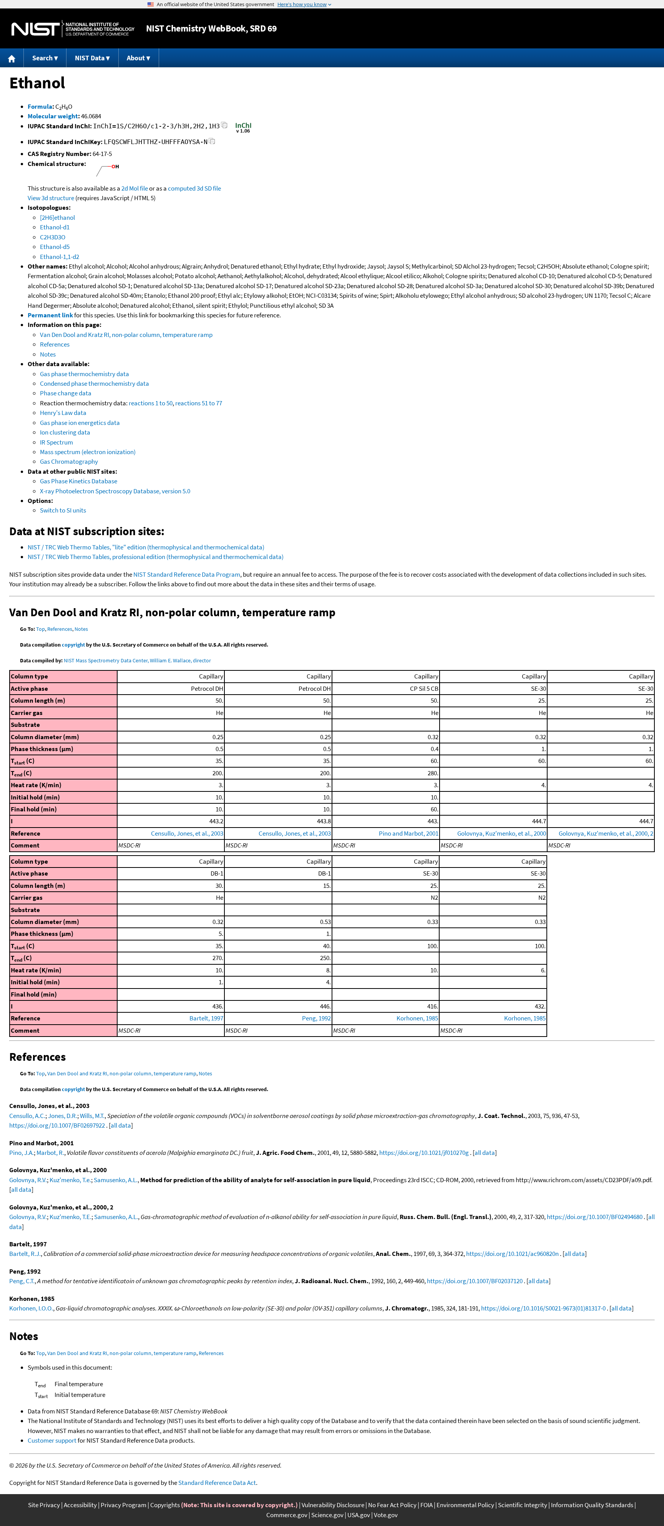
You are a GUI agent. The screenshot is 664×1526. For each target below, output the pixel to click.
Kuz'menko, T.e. (70, 1180)
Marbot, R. (50, 1152)
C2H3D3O (52, 237)
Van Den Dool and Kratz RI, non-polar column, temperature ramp (126, 334)
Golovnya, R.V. (28, 1180)
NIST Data (90, 57)
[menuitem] (12, 57)
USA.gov (358, 1515)
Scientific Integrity (522, 1505)
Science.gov (327, 1515)
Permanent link (50, 315)
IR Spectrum (56, 442)
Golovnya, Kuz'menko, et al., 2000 (501, 833)
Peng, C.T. (22, 1281)
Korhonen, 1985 (417, 1018)
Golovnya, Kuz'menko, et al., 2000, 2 (606, 833)
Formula (40, 106)
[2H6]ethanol (57, 217)
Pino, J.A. (21, 1152)
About (136, 57)
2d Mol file (134, 188)
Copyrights (165, 1505)
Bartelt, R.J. (25, 1253)
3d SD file (209, 188)
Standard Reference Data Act (217, 1482)
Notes (48, 354)
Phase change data (65, 393)
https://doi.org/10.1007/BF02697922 (57, 1125)
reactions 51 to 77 (198, 403)
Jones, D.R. (62, 1115)
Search (42, 57)
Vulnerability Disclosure (333, 1505)
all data (121, 1125)
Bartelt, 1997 (206, 1018)
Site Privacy (44, 1505)
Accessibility (80, 1505)
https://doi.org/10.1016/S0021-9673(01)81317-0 (543, 1308)
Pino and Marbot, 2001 (408, 833)
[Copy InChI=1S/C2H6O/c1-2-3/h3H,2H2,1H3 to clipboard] (224, 127)
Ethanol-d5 (55, 246)
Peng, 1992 (316, 1018)
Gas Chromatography (69, 461)
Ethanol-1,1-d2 (59, 256)
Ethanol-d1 (55, 227)
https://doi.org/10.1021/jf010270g (424, 1152)
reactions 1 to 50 (151, 403)
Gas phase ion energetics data (80, 422)
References (55, 344)
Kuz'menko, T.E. (70, 1217)
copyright (73, 644)
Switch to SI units (63, 510)
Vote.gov (386, 1515)
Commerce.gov (286, 1515)
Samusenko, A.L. (116, 1180)
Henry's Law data (63, 412)
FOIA (426, 1505)
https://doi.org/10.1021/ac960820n (512, 1253)
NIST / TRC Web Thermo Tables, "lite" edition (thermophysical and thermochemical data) (146, 547)
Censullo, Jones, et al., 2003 (187, 833)
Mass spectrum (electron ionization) (88, 452)
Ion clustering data (65, 432)
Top (40, 628)
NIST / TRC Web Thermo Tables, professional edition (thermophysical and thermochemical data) (156, 556)
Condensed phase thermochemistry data (94, 383)
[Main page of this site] (12, 57)
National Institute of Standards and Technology (73, 28)
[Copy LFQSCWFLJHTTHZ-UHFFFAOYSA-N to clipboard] (212, 143)
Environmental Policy (465, 1505)
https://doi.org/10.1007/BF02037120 (475, 1281)
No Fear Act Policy (392, 1505)
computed (182, 188)
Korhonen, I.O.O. (31, 1308)
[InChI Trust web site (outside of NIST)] (243, 132)
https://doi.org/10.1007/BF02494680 (594, 1217)
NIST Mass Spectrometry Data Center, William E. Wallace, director (137, 660)
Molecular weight (53, 116)
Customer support (52, 1440)
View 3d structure (51, 198)
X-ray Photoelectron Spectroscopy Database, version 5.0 (115, 491)
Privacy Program (123, 1505)
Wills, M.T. (92, 1115)
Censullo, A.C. (27, 1115)
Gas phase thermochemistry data (84, 374)
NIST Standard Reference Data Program (186, 574)
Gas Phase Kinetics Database (78, 481)
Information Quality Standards (592, 1505)
